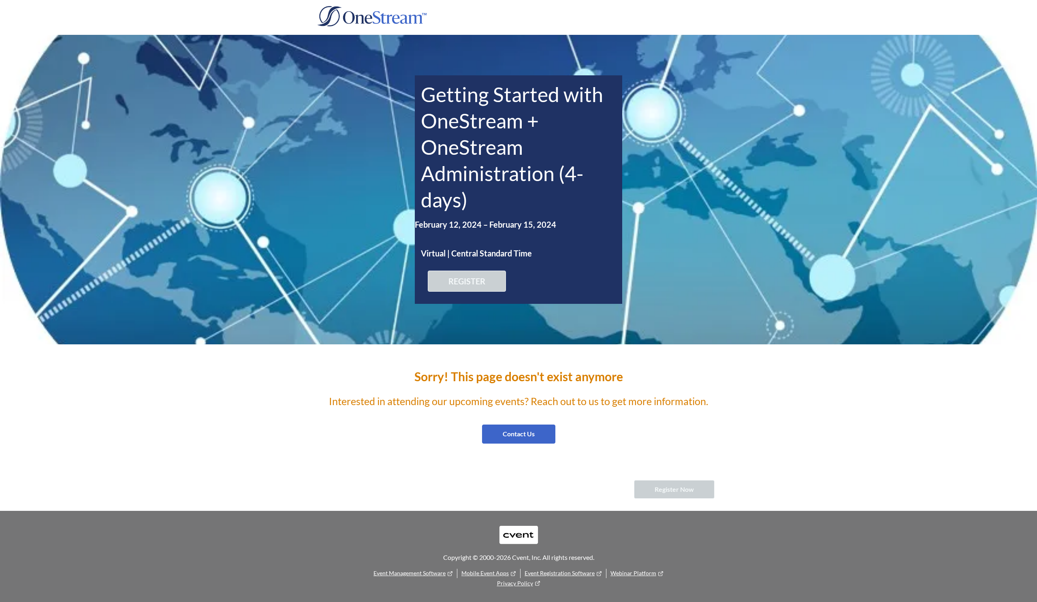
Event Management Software (409, 573)
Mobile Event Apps (485, 573)
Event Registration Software (560, 573)
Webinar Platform (633, 573)
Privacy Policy (515, 583)
